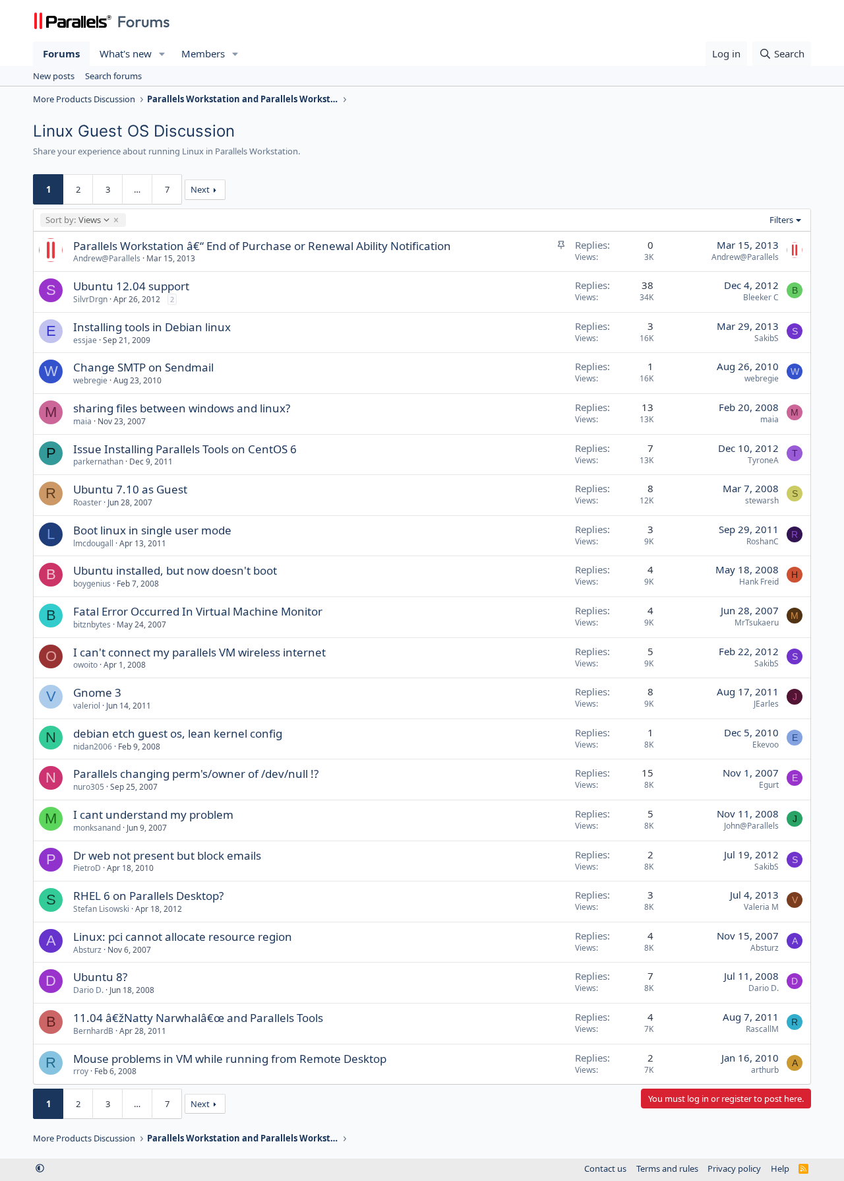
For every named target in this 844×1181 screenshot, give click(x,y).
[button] (162, 54)
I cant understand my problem (153, 814)
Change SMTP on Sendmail (143, 367)
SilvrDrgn (90, 299)
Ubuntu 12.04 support (131, 286)
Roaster (87, 502)
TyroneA (763, 460)
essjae (85, 340)
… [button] (137, 189)
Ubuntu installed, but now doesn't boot (175, 570)
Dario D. (88, 990)
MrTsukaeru (757, 622)
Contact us (605, 1168)
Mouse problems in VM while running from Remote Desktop (229, 1058)
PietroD (87, 868)
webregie (90, 380)
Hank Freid (759, 581)
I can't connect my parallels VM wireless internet (199, 652)
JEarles (766, 703)
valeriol (86, 705)
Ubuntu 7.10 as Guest (130, 489)
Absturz (87, 949)
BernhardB (93, 1031)
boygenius (92, 583)
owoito (85, 664)
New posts (54, 76)
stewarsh (762, 500)
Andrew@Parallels (106, 258)
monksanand (97, 827)
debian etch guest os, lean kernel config (177, 733)
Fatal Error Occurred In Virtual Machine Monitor (197, 611)
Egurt (769, 784)
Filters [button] (781, 220)
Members (203, 53)
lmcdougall (93, 543)
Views (73, 219)
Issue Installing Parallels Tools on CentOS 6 (185, 449)
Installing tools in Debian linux (152, 327)
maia (82, 421)
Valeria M (761, 906)
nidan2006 (92, 746)
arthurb (765, 1069)
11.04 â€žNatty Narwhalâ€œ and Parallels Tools (198, 1017)
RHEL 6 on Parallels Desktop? (148, 895)
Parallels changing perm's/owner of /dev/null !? (195, 773)
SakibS (766, 338)
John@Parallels (751, 825)
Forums (61, 53)
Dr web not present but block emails (167, 855)
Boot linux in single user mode (152, 530)
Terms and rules (667, 1168)
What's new (126, 53)
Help (780, 1168)
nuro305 (88, 786)
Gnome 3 (97, 692)
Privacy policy (734, 1168)
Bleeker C (761, 297)
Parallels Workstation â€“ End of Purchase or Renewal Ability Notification (262, 245)
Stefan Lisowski (101, 908)
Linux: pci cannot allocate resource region (182, 936)
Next (200, 189)
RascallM (762, 1029)
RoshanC (762, 541)
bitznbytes (92, 624)
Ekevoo (765, 744)
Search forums (113, 76)
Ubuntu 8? (100, 976)
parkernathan (98, 461)
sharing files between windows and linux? (181, 408)
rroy (80, 1071)
